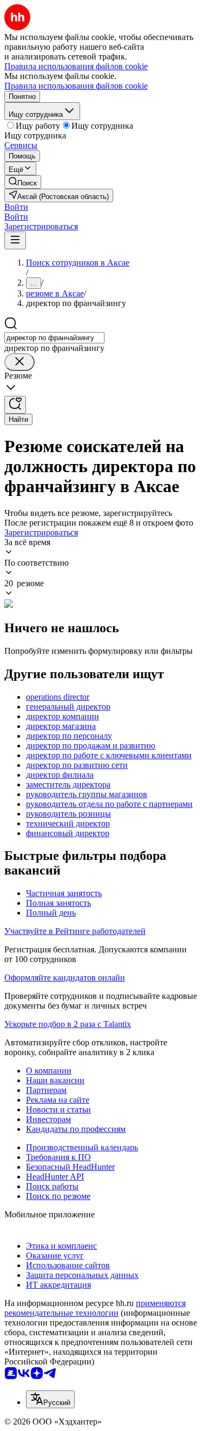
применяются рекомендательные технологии (95, 1307)
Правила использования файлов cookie (76, 85)
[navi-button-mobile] (15, 240)
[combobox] (54, 337)
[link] (22, 182)
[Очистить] (19, 362)
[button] (16, 206)
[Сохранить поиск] (15, 405)
